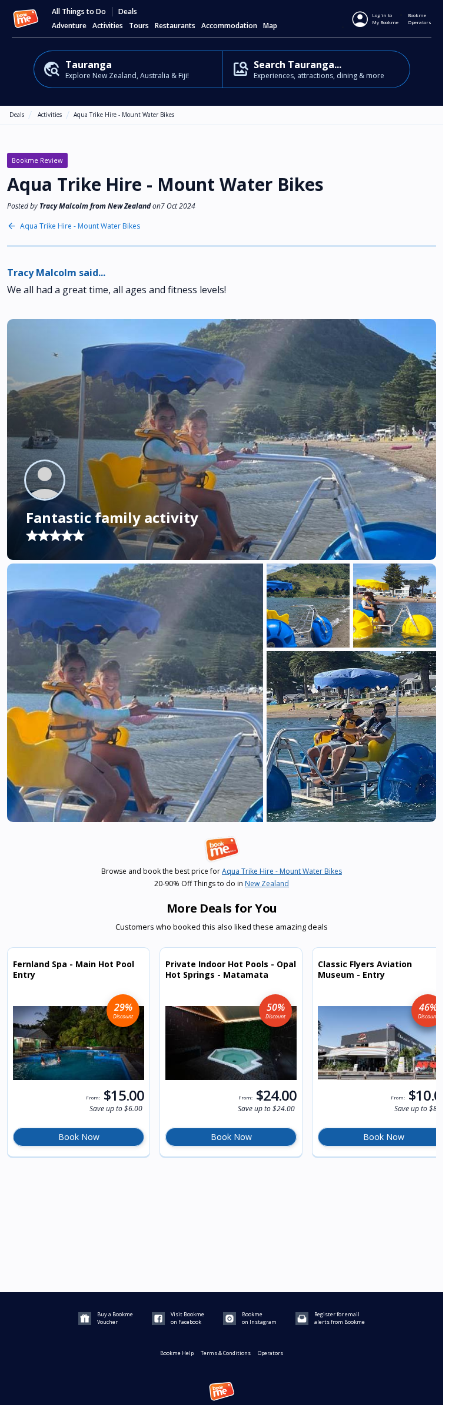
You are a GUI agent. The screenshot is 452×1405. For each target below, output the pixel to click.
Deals (127, 11)
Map (270, 26)
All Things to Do (79, 11)
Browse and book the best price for (221, 871)
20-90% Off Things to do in (221, 883)
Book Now (78, 1136)
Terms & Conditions (226, 1353)
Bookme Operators (419, 18)
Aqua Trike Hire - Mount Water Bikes (124, 114)
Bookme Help (177, 1353)
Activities (50, 114)
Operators (270, 1353)
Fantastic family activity (112, 517)
